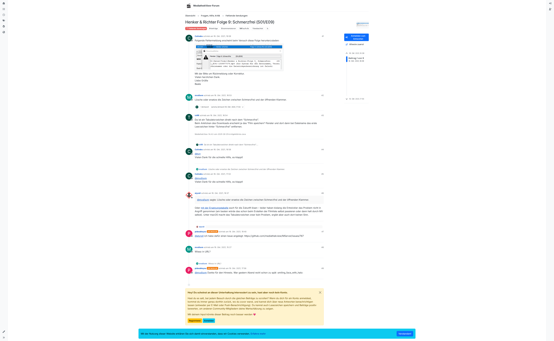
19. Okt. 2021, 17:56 (237, 268)
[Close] (320, 292)
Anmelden (209, 320)
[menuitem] (550, 3)
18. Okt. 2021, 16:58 (222, 149)
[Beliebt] (3, 26)
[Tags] (3, 20)
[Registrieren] (550, 9)
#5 (322, 174)
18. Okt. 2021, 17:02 (222, 174)
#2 (322, 95)
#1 (323, 36)
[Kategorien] (3, 9)
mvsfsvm (199, 95)
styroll (198, 193)
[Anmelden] (550, 3)
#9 (322, 268)
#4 (322, 149)
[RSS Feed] (267, 28)
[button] (3, 331)
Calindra (199, 36)
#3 (322, 115)
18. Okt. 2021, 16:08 (222, 36)
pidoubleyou (200, 231)
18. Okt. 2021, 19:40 (237, 231)
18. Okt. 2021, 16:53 (223, 95)
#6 (322, 193)
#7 (323, 231)
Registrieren (195, 320)
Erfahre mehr (258, 333)
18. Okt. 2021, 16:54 (219, 115)
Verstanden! (404, 333)
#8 (322, 247)
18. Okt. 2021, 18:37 (220, 193)
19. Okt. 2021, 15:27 (222, 247)
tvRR (197, 115)
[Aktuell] (3, 15)
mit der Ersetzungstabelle (214, 207)
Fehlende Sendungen (197, 28)
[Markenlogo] (188, 5)
